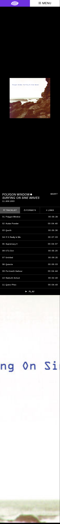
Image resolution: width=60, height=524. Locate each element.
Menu (46, 3)
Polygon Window (16, 194)
